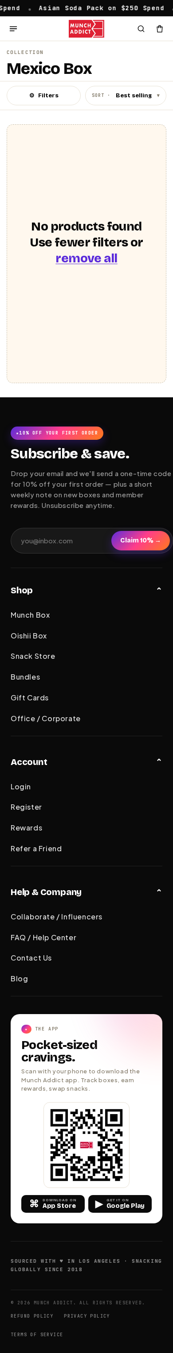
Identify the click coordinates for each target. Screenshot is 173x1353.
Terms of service (37, 1335)
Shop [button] (22, 590)
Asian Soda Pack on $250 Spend (86, 8)
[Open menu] (13, 29)
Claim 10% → (140, 540)
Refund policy (32, 1316)
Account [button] (29, 762)
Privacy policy (87, 1316)
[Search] (141, 29)
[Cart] (160, 29)
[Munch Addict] (87, 29)
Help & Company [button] (46, 892)
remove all (86, 258)
